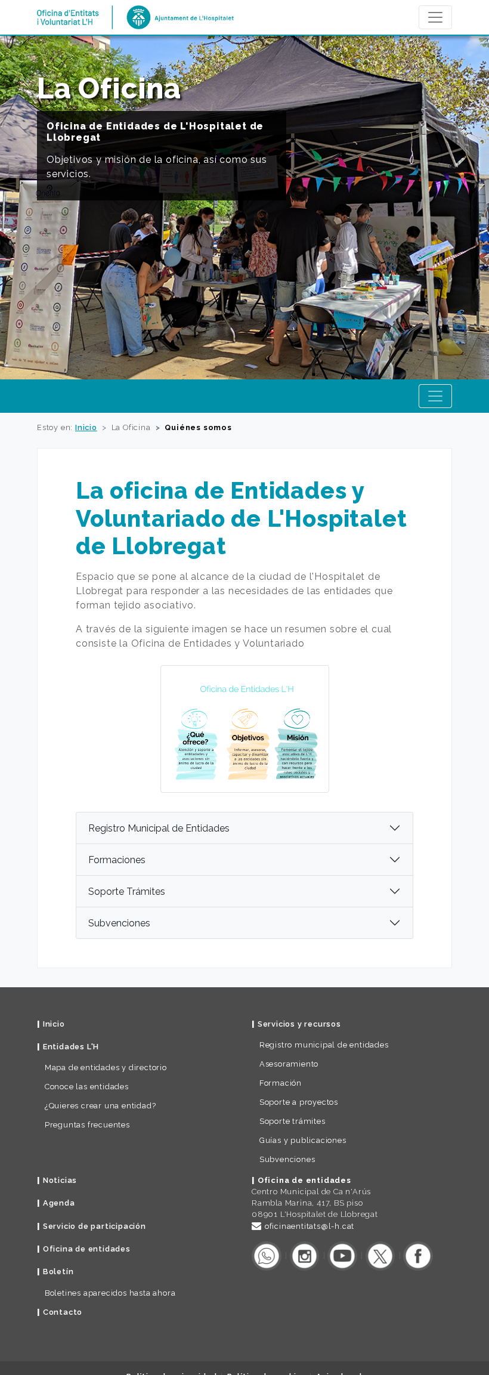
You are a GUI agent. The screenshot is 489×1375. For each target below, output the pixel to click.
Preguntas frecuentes (87, 1124)
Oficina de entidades (87, 1248)
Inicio (86, 427)
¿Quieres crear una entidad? (100, 1105)
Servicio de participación (94, 1226)
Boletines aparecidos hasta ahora (110, 1293)
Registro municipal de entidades (324, 1044)
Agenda (59, 1202)
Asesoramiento (288, 1063)
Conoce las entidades (87, 1086)
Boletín (58, 1271)
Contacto (62, 1312)
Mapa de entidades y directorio (106, 1067)
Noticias (60, 1180)
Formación (280, 1083)
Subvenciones (119, 923)
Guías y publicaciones (302, 1140)
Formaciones (117, 860)
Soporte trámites (292, 1121)
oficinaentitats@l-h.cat (309, 1226)
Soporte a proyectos (298, 1102)
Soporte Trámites (126, 891)
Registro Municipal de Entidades (159, 828)
